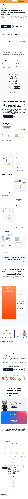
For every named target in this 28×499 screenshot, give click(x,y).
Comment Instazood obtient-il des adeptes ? (10, 443)
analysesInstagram (22, 154)
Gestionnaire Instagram (9, 469)
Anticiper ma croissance (17, 87)
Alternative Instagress (14, 484)
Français (1, 498)
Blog (18, 471)
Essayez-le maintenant (19, 170)
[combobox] (1, 498)
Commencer (14, 420)
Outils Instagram (9, 471)
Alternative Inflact (14, 486)
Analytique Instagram (9, 473)
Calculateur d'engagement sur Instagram (24, 469)
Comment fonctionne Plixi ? (8, 441)
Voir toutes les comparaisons (14, 490)
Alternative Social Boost (14, 488)
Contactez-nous (19, 470)
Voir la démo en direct (14, 406)
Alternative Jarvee (14, 482)
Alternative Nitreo (14, 470)
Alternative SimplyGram (14, 468)
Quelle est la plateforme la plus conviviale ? (10, 448)
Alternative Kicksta (14, 480)
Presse (18, 472)
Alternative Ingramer (14, 472)
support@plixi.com (18, 434)
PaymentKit (16, 494)
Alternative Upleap (14, 476)
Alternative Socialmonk (14, 478)
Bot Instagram (10, 467)
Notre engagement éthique (19, 468)
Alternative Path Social (15, 474)
